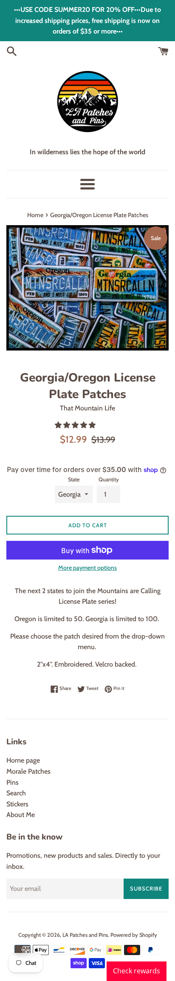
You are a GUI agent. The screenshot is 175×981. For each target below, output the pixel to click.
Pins (12, 782)
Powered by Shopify (133, 935)
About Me (20, 815)
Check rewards (136, 970)
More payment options (87, 567)
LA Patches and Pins (85, 935)
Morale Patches (28, 771)
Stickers (17, 804)
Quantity (109, 479)
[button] (76, 425)
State (74, 479)
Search (16, 793)
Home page (23, 760)
